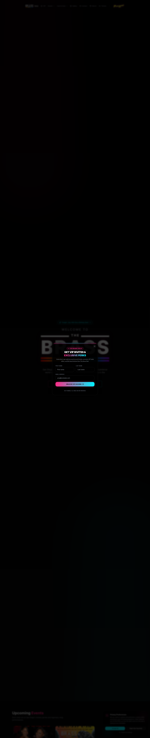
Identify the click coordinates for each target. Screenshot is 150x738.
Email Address (60, 374)
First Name (59, 365)
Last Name (79, 365)
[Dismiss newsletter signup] (94, 346)
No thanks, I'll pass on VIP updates (75, 390)
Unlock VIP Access (74, 384)
